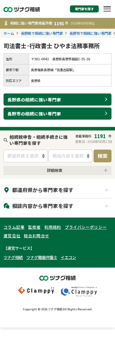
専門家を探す (84, 9)
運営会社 (12, 236)
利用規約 (52, 227)
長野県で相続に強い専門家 (42, 33)
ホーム (9, 33)
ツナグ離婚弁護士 (42, 257)
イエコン (68, 257)
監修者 (34, 227)
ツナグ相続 (13, 257)
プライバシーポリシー (86, 227)
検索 (102, 155)
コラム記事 (14, 227)
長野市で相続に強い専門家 (90, 33)
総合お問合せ (36, 236)
